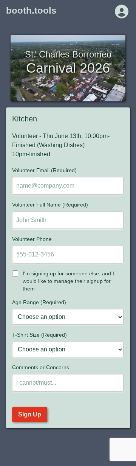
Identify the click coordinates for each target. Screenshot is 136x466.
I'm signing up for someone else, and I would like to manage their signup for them (68, 281)
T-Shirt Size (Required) (39, 335)
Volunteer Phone (32, 239)
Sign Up (29, 414)
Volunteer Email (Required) (44, 170)
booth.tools (31, 10)
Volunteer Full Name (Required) (50, 205)
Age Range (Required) (39, 302)
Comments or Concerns (40, 367)
